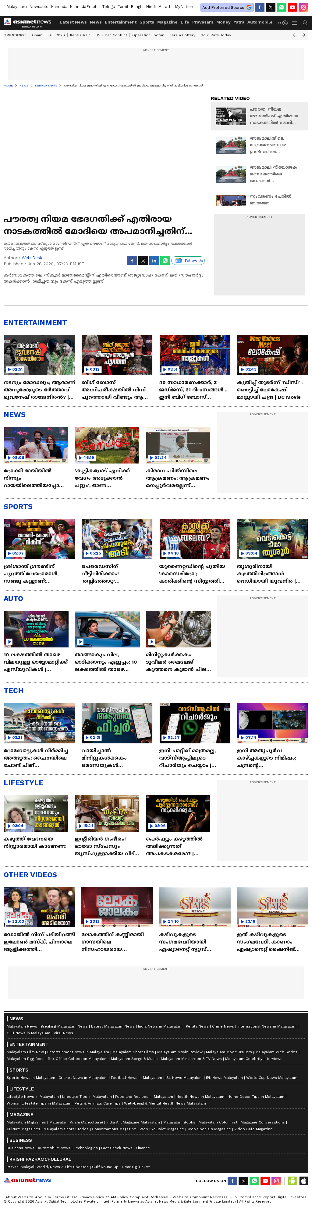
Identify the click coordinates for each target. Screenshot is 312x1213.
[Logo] (29, 23)
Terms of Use (65, 1197)
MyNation (184, 6)
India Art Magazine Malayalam (133, 1122)
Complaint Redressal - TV (214, 1197)
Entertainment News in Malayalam (78, 1052)
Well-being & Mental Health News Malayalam (165, 1103)
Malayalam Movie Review (180, 1052)
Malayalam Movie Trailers (229, 1052)
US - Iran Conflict (111, 35)
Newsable (38, 6)
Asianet (27, 1180)
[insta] (303, 7)
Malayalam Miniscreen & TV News (191, 1059)
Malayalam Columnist (218, 1122)
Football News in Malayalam (136, 1078)
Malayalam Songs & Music (134, 1059)
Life (185, 22)
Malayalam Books (179, 1122)
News (96, 22)
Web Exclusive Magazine (162, 1129)
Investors (298, 1197)
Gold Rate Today (215, 35)
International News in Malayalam (266, 1026)
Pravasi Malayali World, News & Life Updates (48, 1167)
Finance (143, 1148)
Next (303, 35)
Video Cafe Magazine (253, 1129)
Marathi (165, 6)
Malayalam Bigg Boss (25, 1059)
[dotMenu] (281, 22)
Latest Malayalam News (113, 1026)
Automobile (260, 22)
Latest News (73, 22)
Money (223, 22)
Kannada (59, 6)
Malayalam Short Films (133, 1052)
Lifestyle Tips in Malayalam (87, 1096)
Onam (37, 35)
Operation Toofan (148, 35)
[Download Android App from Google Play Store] (292, 1181)
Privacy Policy (92, 1197)
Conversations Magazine (114, 1129)
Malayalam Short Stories (66, 1129)
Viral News (63, 1033)
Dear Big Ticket (136, 1167)
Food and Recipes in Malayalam (144, 1096)
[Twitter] (270, 7)
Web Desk (32, 257)
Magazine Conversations (263, 1122)
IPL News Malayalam (224, 1078)
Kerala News (197, 1026)
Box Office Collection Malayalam (78, 1059)
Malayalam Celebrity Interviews (253, 1059)
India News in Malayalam (160, 1026)
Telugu (108, 6)
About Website (19, 1197)
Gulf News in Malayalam (28, 1033)
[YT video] (292, 7)
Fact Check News (117, 1148)
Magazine (167, 22)
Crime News (223, 1026)
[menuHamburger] (295, 23)
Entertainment (120, 22)
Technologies (86, 1148)
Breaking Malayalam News (64, 1026)
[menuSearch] (305, 22)
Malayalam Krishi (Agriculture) (76, 1122)
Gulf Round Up (105, 1167)
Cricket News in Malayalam (83, 1078)
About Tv (43, 1197)
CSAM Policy (117, 1197)
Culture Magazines (23, 1129)
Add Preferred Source (223, 7)
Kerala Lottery (182, 35)
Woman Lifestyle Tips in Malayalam (39, 1103)
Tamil (123, 6)
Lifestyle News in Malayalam (33, 1096)
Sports (147, 22)
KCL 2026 (56, 35)
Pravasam (202, 22)
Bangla (137, 6)
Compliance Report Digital (263, 1197)
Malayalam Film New (25, 1052)
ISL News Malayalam (184, 1078)
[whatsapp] (281, 7)
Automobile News (54, 1148)
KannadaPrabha (85, 6)
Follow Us (194, 260)
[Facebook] (259, 7)
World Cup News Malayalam (271, 1078)
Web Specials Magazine (209, 1129)
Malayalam (16, 6)
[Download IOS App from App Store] (303, 1181)
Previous (294, 35)
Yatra (239, 22)
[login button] (287, 23)
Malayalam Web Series (276, 1052)
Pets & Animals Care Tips (98, 1103)
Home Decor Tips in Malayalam (256, 1096)
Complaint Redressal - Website (159, 1197)
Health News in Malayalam (200, 1096)
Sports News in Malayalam (31, 1078)
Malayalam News (22, 1026)
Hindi (151, 6)
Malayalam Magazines (26, 1122)
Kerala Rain (80, 35)
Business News (20, 1148)
